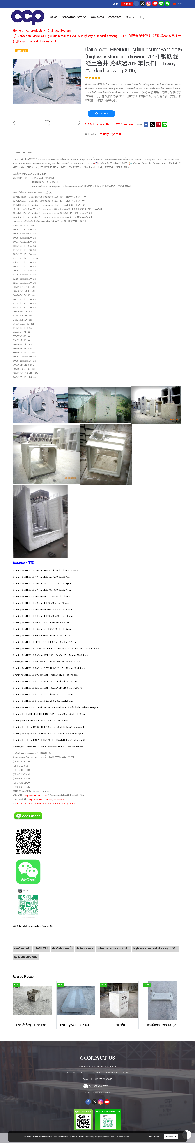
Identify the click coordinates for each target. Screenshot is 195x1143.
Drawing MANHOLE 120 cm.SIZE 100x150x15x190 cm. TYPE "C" (48, 681)
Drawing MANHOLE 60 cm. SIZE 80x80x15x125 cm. (41, 603)
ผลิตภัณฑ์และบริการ (72, 17)
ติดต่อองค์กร (114, 17)
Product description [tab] (23, 153)
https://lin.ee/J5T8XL (35, 795)
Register (127, 3)
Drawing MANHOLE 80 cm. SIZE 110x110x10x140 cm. (42, 636)
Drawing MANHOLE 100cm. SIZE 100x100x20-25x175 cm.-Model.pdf (50, 655)
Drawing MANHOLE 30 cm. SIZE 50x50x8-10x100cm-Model (45, 570)
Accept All (171, 1136)
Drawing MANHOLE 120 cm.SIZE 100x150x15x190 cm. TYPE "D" (48, 688)
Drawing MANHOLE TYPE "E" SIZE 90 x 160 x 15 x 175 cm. (45, 642)
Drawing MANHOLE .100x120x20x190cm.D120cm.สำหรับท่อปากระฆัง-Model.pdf (55, 707)
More (129, 17)
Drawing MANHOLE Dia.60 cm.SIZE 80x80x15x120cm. (42, 596)
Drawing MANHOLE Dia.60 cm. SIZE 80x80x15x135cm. (42, 609)
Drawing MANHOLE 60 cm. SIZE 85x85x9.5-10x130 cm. (43, 616)
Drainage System (109, 134)
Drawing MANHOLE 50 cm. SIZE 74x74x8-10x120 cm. (42, 590)
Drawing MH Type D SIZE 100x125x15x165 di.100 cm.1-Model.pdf (49, 740)
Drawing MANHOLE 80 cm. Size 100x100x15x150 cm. (42, 629)
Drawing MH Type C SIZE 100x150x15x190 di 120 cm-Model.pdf (48, 733)
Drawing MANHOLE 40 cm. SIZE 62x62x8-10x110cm (41, 577)
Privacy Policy (107, 1136)
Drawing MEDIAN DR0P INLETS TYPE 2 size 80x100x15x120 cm (49, 714)
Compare (126, 124)
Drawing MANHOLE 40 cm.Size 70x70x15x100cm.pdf (42, 583)
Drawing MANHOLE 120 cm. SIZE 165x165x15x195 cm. (43, 694)
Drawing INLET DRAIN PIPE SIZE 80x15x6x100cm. (40, 720)
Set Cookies (154, 1136)
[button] (142, 17)
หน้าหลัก (53, 17)
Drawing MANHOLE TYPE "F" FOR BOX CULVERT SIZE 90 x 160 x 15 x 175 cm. (56, 649)
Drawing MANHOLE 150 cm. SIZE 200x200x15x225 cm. (43, 701)
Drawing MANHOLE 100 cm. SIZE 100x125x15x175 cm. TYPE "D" (48, 662)
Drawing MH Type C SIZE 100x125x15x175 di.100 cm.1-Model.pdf (49, 727)
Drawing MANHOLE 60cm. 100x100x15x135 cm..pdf (41, 622)
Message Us (103, 114)
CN (178, 4)
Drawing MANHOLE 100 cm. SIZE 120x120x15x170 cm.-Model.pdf (49, 668)
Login (115, 3)
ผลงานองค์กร (97, 17)
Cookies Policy (122, 1136)
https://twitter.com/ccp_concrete (46, 799)
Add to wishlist (99, 124)
